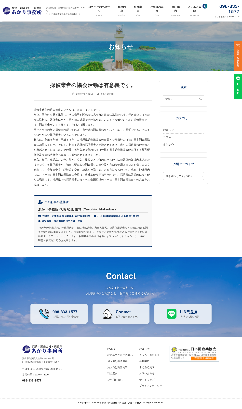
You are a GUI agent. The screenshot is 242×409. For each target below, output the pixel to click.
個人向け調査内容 (117, 361)
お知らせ (168, 130)
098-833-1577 (229, 9)
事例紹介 (168, 144)
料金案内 (138, 10)
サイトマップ (146, 379)
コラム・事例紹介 (149, 355)
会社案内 (175, 10)
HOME (111, 348)
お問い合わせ (146, 373)
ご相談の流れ (157, 10)
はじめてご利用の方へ (120, 355)
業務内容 (122, 10)
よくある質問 (194, 10)
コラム (167, 137)
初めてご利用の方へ (99, 10)
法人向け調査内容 (117, 367)
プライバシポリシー (150, 385)
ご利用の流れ (114, 379)
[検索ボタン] (200, 98)
